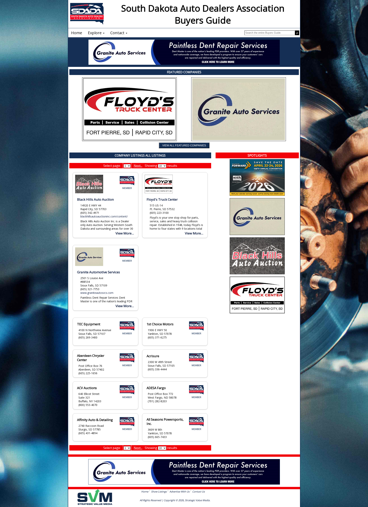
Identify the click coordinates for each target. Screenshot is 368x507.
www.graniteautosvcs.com (96, 293)
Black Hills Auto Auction (95, 199)
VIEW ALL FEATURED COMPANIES (184, 145)
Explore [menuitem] (95, 32)
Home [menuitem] (76, 32)
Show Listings (159, 491)
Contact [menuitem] (117, 32)
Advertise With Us (179, 491)
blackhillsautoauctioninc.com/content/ (104, 216)
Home (144, 491)
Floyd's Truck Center (162, 199)
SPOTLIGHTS (257, 155)
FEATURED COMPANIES (184, 72)
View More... (125, 233)
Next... (138, 166)
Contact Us (198, 491)
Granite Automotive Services (98, 272)
